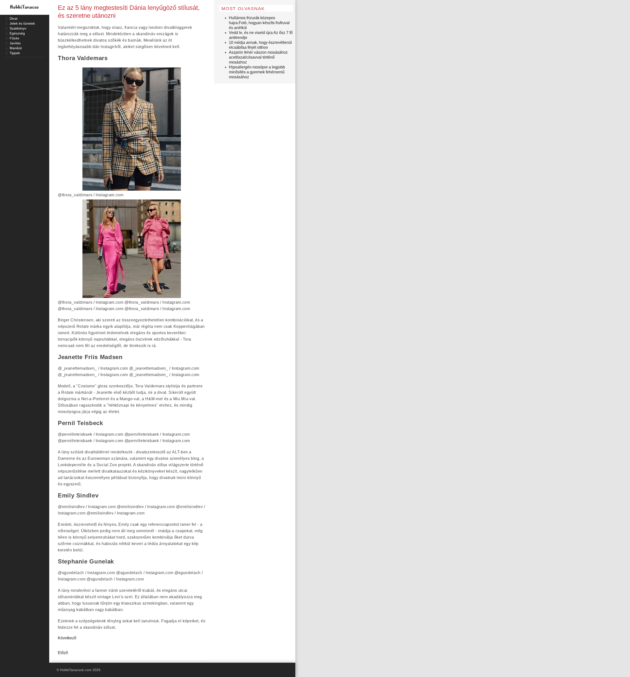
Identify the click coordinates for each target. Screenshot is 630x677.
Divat (13, 18)
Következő (67, 638)
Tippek (15, 53)
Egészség (17, 33)
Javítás (15, 43)
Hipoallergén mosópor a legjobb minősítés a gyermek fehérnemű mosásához (257, 72)
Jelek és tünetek (22, 23)
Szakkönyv (18, 28)
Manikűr (16, 48)
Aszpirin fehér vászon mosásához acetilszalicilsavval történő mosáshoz (258, 57)
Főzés (14, 38)
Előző (63, 653)
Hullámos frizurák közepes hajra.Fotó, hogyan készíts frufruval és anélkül (259, 23)
